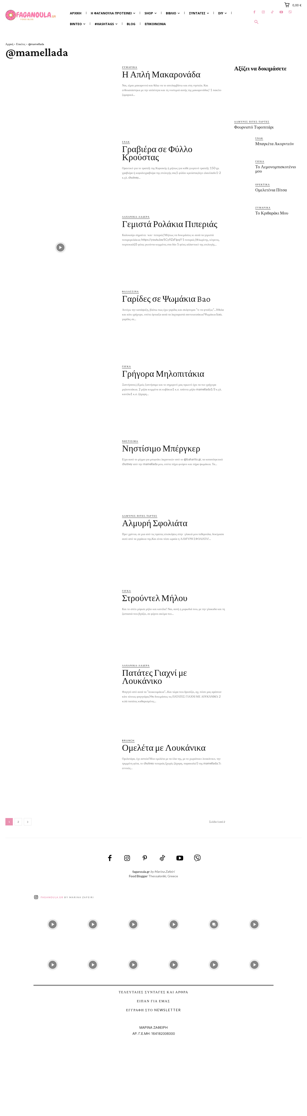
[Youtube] (281, 12)
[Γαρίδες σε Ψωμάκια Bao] (60, 322)
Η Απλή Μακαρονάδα (161, 74)
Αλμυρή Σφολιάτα (154, 523)
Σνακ (126, 141)
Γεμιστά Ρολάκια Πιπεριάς (169, 224)
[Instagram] (263, 12)
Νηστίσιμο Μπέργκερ (161, 448)
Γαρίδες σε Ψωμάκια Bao (166, 299)
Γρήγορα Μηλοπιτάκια (163, 374)
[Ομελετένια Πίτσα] (243, 192)
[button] (256, 22)
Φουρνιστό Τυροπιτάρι (254, 127)
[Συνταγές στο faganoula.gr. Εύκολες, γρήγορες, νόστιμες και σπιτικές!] (30, 15)
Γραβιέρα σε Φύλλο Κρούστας (157, 153)
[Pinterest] (145, 858)
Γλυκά (126, 366)
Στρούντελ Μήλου (154, 598)
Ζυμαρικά (129, 67)
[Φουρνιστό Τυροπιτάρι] (268, 96)
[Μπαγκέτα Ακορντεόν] (243, 146)
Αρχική (9, 44)
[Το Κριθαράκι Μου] (243, 215)
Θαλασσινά (130, 291)
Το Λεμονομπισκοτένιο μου (275, 168)
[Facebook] (254, 12)
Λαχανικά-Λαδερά (136, 216)
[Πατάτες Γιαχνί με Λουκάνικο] (60, 696)
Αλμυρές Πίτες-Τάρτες (139, 515)
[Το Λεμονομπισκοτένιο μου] (243, 169)
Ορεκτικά (262, 184)
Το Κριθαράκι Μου (271, 213)
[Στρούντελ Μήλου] (60, 621)
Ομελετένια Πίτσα (271, 190)
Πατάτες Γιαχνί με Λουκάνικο (154, 677)
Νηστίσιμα (130, 441)
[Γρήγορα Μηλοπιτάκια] (60, 397)
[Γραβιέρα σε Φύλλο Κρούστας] (60, 173)
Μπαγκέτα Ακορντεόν (274, 143)
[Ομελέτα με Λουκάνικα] (60, 771)
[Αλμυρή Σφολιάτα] (60, 547)
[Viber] (290, 12)
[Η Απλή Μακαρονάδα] (60, 98)
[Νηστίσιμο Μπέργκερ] (60, 472)
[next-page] (27, 821)
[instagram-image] (52, 923)
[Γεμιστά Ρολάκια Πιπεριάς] (60, 247)
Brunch (128, 740)
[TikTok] (272, 12)
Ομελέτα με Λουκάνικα (164, 748)
